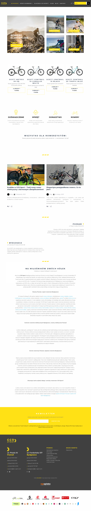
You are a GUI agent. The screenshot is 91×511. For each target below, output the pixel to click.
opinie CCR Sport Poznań (63, 393)
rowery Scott (34, 307)
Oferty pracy (49, 455)
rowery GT (52, 307)
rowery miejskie (64, 296)
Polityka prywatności (52, 457)
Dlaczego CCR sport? (41, 3)
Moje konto (69, 450)
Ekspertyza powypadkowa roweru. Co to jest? (63, 188)
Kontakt (63, 3)
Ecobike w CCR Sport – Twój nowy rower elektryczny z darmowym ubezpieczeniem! (25, 188)
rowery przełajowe (45, 298)
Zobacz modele (17, 45)
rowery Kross (26, 307)
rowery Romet (67, 307)
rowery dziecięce (47, 296)
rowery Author (59, 307)
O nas (52, 3)
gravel (61, 298)
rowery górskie (26, 298)
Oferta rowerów (26, 3)
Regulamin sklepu (51, 458)
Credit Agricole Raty (51, 453)
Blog (56, 3)
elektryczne (71, 298)
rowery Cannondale (43, 307)
